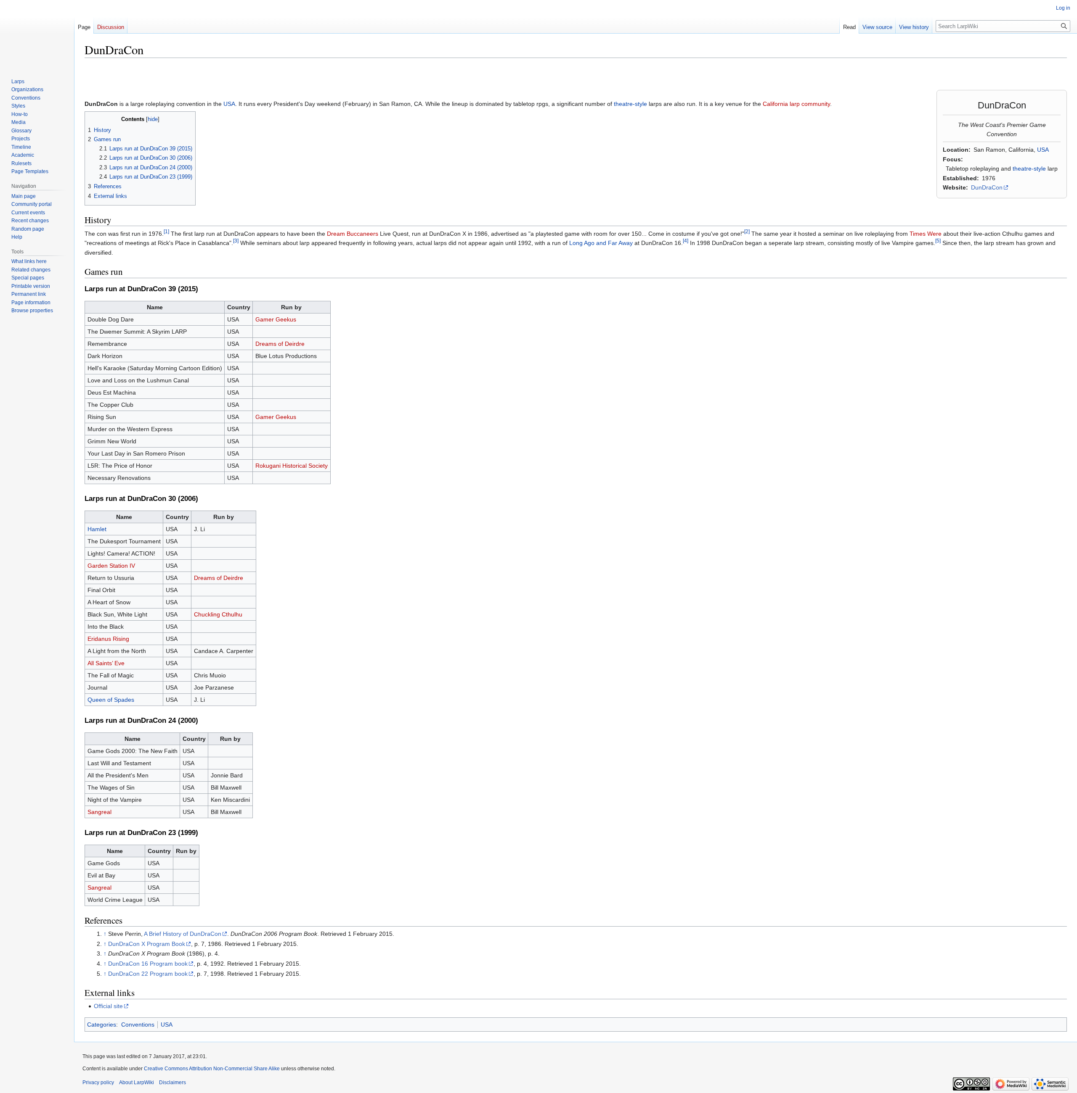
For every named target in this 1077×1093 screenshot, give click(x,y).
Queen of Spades (111, 699)
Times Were (926, 233)
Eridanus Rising (108, 638)
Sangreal (99, 812)
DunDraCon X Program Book (146, 943)
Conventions (137, 1024)
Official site (108, 1006)
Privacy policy (98, 1082)
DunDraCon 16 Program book (148, 963)
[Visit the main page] (37, 33)
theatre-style (1029, 168)
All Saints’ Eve (106, 663)
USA (1043, 149)
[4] (685, 241)
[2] (747, 231)
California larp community (796, 103)
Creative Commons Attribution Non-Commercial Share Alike (212, 1069)
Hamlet (97, 529)
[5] (938, 241)
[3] (236, 241)
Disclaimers (172, 1082)
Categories (101, 1024)
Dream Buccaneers (352, 233)
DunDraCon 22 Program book (148, 973)
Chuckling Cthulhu (218, 614)
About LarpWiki (136, 1082)
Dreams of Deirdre (280, 343)
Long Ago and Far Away (601, 243)
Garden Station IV (111, 565)
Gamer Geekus (275, 319)
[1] (166, 231)
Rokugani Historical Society (291, 465)
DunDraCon (987, 187)
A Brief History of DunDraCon (182, 933)
